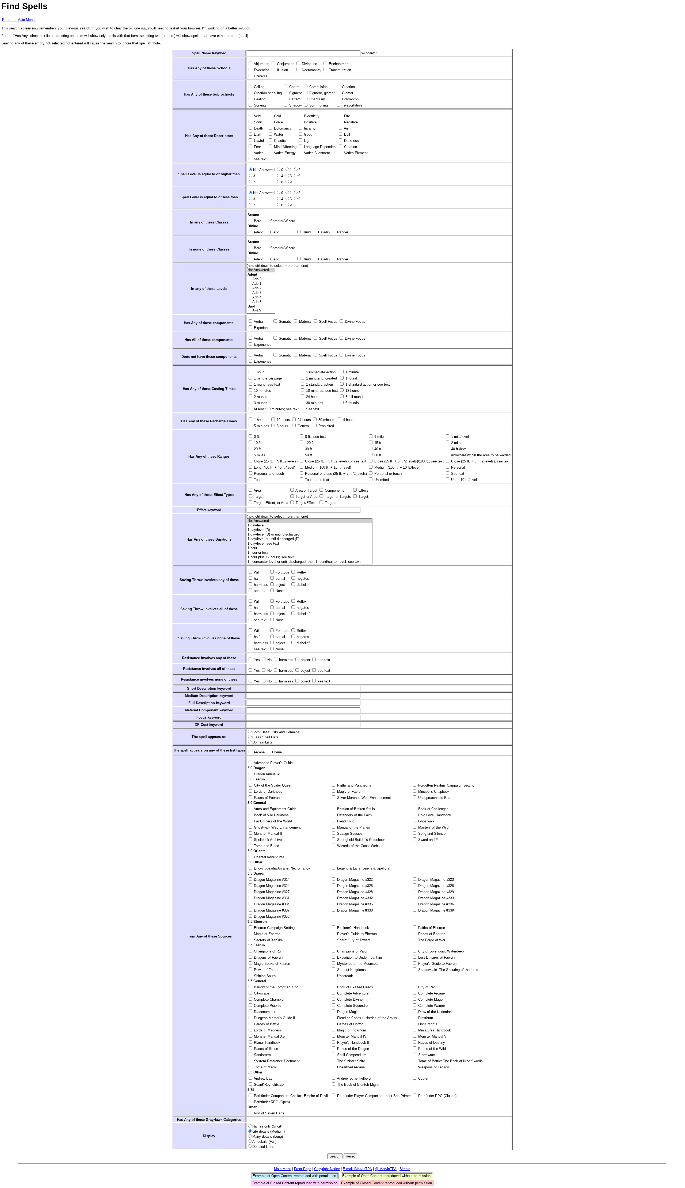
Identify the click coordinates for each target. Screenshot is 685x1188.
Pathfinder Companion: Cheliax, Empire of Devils (291, 1096)
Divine (276, 752)
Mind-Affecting (284, 147)
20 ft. (257, 449)
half (256, 578)
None (279, 591)
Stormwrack (427, 1055)
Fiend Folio (345, 821)
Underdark (344, 976)
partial (280, 578)
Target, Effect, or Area (270, 503)
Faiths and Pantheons (353, 785)
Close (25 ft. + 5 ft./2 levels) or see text (335, 461)
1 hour (258, 372)
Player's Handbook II (352, 1043)
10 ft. (257, 443)
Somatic (285, 322)
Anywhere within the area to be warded (480, 455)
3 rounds (260, 403)
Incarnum (310, 128)
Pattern (294, 99)
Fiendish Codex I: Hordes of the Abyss (366, 1018)
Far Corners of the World (272, 821)
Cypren (423, 1078)
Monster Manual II (267, 834)
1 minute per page (267, 378)
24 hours (312, 397)
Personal (457, 467)
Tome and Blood (266, 846)
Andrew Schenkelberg (353, 1078)
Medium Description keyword (209, 696)
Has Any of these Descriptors (209, 136)
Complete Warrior (431, 1006)
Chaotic (279, 141)
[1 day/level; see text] (309, 543)
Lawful (258, 141)
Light (307, 141)
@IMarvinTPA (386, 1169)
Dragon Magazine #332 (354, 898)
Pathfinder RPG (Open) (271, 1102)
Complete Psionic (267, 1006)
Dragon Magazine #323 (435, 880)
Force (278, 122)
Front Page (302, 1169)
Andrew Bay (262, 1078)
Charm (293, 87)
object (280, 585)
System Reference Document (276, 1061)
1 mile (378, 437)
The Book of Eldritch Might (357, 1085)
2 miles (456, 443)
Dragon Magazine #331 (271, 898)
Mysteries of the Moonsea (357, 964)
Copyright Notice (327, 1169)
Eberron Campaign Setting (274, 928)
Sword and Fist (429, 840)
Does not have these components (209, 357)
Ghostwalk (426, 821)
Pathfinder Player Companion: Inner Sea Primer (373, 1096)
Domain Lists (262, 742)
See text (312, 409)
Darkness (351, 141)
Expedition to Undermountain (359, 957)
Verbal (258, 322)
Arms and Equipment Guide (274, 809)
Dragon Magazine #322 (354, 880)
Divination (309, 64)
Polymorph (350, 99)
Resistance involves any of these (209, 658)
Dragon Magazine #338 (354, 910)
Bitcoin (404, 1169)
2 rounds (260, 397)
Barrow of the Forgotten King (275, 987)
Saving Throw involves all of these (209, 609)
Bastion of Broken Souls (355, 809)
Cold (277, 116)
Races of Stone (265, 1049)
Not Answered (264, 170)
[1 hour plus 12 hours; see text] (309, 557)
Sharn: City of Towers (353, 940)
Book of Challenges (432, 809)
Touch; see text (316, 480)
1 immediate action (320, 372)
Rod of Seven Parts (268, 1113)
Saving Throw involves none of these (209, 638)
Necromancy (311, 70)
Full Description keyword (209, 703)
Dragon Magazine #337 (271, 910)
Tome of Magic (265, 1067)
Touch (258, 480)
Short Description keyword (209, 688)
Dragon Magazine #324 (271, 886)
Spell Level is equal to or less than (209, 197)
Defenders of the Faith (354, 815)
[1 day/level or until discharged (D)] (309, 539)
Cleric (274, 232)
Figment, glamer (321, 93)
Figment (295, 93)
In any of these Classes (209, 222)
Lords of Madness (267, 1030)
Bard (257, 221)
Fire (346, 116)
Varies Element (355, 153)
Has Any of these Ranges (209, 456)
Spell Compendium (351, 1055)
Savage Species (349, 834)
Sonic (258, 122)
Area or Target (306, 490)
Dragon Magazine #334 (271, 904)
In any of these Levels (209, 289)
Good (307, 134)
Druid (306, 232)
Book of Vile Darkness (271, 815)
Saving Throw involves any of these (209, 580)
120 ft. (309, 443)
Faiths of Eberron (431, 928)
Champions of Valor (351, 951)
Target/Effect (305, 503)
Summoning (318, 105)
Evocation (261, 70)
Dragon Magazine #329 (435, 892)
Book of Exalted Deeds (354, 987)
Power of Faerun (266, 970)
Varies (258, 153)
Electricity (311, 116)
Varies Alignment (316, 153)
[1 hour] (309, 548)
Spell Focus (327, 322)
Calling (258, 87)
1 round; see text (266, 384)
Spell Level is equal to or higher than (209, 174)
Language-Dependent (320, 147)
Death (258, 128)
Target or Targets (337, 497)
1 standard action (319, 384)
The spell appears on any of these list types (209, 750)
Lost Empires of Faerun (436, 957)
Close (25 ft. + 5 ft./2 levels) (275, 461)
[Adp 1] (261, 284)
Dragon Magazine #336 (435, 904)
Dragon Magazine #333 (435, 898)
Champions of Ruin (268, 951)
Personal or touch (387, 474)
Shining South (264, 976)
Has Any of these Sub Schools (209, 94)
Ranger (342, 232)
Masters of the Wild (432, 827)
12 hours (351, 391)
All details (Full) (264, 1142)
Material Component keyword (209, 710)
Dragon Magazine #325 (354, 886)
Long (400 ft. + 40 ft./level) (274, 467)
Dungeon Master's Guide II (274, 1018)
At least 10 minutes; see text (276, 409)
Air (345, 128)
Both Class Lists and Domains (275, 732)
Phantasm (316, 99)
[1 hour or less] (309, 553)
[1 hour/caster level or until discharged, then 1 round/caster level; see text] (309, 562)
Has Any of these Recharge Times (209, 421)
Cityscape (261, 993)
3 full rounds (354, 397)
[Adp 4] (261, 297)
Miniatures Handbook (434, 1030)
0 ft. (256, 437)
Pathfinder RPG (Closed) (436, 1096)
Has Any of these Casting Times (209, 389)
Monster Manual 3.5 (269, 1036)
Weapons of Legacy (433, 1067)
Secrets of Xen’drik (268, 940)
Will (256, 572)
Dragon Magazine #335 (354, 904)
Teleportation (351, 105)
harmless (260, 585)
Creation (348, 87)
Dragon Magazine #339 (435, 910)
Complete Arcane (431, 993)
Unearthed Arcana (350, 1067)
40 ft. (377, 449)
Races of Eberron (431, 934)
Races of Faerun (266, 798)
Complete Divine (349, 999)
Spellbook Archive (267, 840)
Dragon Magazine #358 (271, 916)
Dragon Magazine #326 (435, 886)
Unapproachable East (434, 798)
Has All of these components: (209, 340)
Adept (258, 232)
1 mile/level (459, 437)
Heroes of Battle (266, 1024)
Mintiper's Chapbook (433, 792)
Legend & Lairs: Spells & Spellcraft (363, 868)
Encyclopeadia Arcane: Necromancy (281, 868)
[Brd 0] (261, 311)
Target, (363, 497)
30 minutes (314, 403)
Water (278, 134)
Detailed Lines (263, 1147)
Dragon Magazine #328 (354, 892)
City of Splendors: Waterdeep (440, 951)
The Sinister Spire (350, 1061)
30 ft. (308, 449)
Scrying (259, 105)
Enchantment (338, 64)
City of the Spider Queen (272, 785)
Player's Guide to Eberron (356, 934)
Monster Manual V (432, 1036)
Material (304, 322)
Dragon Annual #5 (267, 774)
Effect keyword (209, 510)
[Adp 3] (261, 293)
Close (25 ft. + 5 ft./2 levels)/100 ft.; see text (408, 461)
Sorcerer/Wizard (282, 221)
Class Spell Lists (265, 737)
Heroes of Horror (349, 1024)
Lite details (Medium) (268, 1131)
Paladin (323, 232)
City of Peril (426, 987)
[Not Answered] (261, 270)
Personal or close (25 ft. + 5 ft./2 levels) (335, 474)
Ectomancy (282, 128)
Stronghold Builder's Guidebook (361, 840)
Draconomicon (264, 1012)
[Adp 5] (261, 302)
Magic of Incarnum (351, 1030)
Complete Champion (269, 999)
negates (302, 578)
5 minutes (261, 426)
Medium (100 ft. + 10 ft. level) (327, 467)
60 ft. (377, 455)
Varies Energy (284, 153)
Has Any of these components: (209, 323)
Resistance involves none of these (209, 679)
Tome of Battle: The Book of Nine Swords (450, 1061)
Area (257, 490)
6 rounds (351, 403)
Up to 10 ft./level (463, 480)
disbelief (303, 585)
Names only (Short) (267, 1126)
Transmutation (339, 70)
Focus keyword (209, 717)
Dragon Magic (347, 1012)
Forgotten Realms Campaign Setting (445, 785)
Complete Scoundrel (352, 1006)
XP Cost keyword (209, 725)
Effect (362, 490)
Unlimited (381, 480)
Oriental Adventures (268, 857)
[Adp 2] (261, 288)
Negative (350, 122)
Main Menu (282, 1169)
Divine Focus (354, 322)
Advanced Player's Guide (273, 763)
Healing (259, 99)
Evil (346, 134)
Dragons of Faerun (268, 957)
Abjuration (261, 64)
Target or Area (306, 497)
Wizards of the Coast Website (359, 846)
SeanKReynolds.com (270, 1085)
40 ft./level (458, 449)
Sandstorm (262, 1055)
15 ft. (377, 443)
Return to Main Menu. (19, 20)
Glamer (347, 93)
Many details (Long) (267, 1136)
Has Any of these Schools (209, 68)
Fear (257, 147)
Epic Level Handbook (434, 815)
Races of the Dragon (352, 1049)
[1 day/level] (309, 525)
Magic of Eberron (266, 934)
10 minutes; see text (321, 391)
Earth (257, 134)
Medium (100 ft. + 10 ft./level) (396, 467)
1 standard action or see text (367, 384)
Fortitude (282, 572)
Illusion (282, 70)
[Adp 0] (261, 279)
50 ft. (308, 455)
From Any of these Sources (209, 936)
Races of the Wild (431, 1049)
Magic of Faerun (349, 792)
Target (258, 497)
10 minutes (262, 391)
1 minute (351, 372)
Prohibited (325, 426)
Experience (262, 328)
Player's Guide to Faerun (436, 964)
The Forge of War (431, 940)
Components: (334, 490)
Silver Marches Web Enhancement (363, 798)
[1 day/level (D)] (309, 530)
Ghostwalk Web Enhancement (277, 827)
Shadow (295, 105)
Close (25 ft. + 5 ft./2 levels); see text (479, 461)
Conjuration (285, 64)
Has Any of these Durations (209, 539)
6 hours (282, 426)
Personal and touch (268, 474)
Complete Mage (430, 999)
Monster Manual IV (351, 1036)
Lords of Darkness (267, 792)
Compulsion (318, 87)
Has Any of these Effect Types (209, 495)
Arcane (259, 752)
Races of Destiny (431, 1043)
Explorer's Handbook (352, 928)
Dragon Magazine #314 (271, 880)
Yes (256, 660)
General (303, 426)
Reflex (301, 572)
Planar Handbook (266, 1043)
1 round (350, 378)
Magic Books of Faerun (271, 964)
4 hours (348, 420)
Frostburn (425, 1018)
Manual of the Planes (353, 827)
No (269, 660)
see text (260, 159)
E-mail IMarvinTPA (357, 1169)
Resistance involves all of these (209, 669)
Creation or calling (267, 93)
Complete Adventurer (353, 993)
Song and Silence (431, 834)
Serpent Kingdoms (351, 970)
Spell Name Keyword (209, 53)
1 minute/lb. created (321, 378)
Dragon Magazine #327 (271, 892)
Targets (330, 503)
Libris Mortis (427, 1024)
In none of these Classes (209, 249)
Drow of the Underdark (435, 1012)
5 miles (259, 455)
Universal (260, 76)
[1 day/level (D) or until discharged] (309, 534)
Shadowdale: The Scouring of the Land (447, 970)
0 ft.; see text (315, 437)
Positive (310, 122)
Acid (257, 116)
